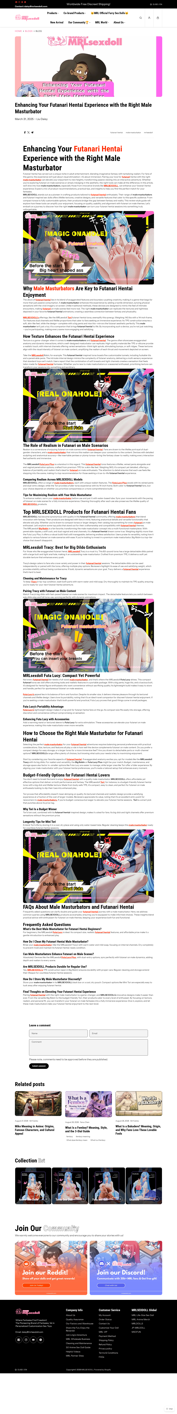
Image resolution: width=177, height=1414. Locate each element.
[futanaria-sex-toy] (88, 441)
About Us (70, 1315)
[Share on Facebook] (25, 132)
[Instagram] (19, 2)
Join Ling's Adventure (76, 1335)
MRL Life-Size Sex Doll (143, 1315)
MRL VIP (103, 1332)
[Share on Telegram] (32, 132)
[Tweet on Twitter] (28, 132)
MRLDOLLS (137, 1323)
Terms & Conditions (108, 1353)
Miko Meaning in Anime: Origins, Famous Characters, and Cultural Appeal (34, 1130)
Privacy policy (105, 1348)
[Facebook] (16, 2)
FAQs (101, 1357)
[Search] (140, 17)
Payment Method (107, 1336)
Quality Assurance (75, 1319)
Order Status (105, 1319)
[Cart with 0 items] (157, 17)
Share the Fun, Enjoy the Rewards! (77, 1329)
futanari (47, 308)
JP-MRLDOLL (138, 1327)
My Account (105, 1315)
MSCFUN (136, 1332)
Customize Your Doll (109, 1327)
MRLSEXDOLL (87, 1369)
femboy (69, 1136)
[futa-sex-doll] (88, 283)
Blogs (29, 31)
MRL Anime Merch (141, 1319)
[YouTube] (22, 2)
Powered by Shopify (102, 1369)
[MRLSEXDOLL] (27, 18)
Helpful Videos (73, 1351)
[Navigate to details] (46, 1199)
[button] (157, 17)
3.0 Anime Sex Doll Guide (78, 1347)
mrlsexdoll (148, 132)
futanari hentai (116, 132)
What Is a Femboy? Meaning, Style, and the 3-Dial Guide (86, 1129)
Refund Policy (105, 1344)
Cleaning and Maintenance (79, 1343)
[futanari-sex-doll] (88, 671)
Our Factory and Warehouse (79, 1323)
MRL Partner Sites (75, 1355)
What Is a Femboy (97, 1140)
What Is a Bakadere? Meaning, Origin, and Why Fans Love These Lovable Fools (138, 1130)
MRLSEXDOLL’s (35, 970)
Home (18, 31)
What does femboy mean (76, 1140)
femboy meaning (83, 1136)
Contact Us (104, 1323)
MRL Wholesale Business (78, 1339)
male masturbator (133, 132)
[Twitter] (25, 2)
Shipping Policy (106, 1340)
